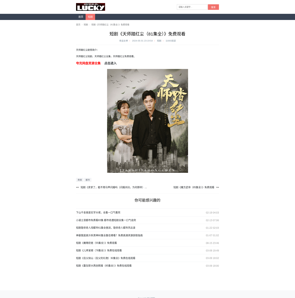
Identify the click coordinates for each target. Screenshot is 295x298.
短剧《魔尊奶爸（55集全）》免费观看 (96, 243)
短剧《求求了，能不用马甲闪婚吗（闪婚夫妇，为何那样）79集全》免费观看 (114, 187)
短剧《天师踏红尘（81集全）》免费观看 (110, 24)
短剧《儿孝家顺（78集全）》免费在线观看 (99, 250)
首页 (80, 17)
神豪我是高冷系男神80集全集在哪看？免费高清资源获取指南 (109, 235)
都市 (88, 180)
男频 (80, 180)
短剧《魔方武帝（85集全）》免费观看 (193, 187)
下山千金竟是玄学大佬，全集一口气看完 (98, 212)
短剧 (90, 17)
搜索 (213, 7)
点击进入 (110, 63)
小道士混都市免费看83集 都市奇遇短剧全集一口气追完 (106, 220)
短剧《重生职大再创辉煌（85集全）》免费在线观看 (104, 265)
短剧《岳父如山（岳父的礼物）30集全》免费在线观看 (105, 258)
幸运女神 (123, 40)
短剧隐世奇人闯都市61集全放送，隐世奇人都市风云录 (105, 227)
